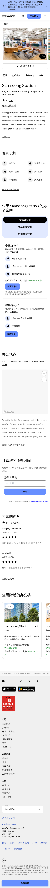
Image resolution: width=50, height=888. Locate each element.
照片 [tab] (5, 75)
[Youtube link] (3, 681)
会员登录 (6, 789)
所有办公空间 (8, 818)
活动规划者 (7, 770)
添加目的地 (10, 477)
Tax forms (6, 797)
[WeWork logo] (8, 16)
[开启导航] (45, 16)
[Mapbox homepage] (8, 411)
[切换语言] (22, 16)
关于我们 (6, 728)
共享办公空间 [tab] (25, 227)
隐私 (4, 843)
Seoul (29, 673)
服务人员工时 (9, 106)
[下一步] (6, 6)
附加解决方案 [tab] (25, 234)
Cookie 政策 (23, 843)
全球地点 (6, 724)
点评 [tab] (41, 75)
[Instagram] (20, 681)
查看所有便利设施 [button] (10, 190)
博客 (4, 743)
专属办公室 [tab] (25, 219)
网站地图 (18, 849)
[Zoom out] (44, 379)
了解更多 (12, 10)
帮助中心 (6, 793)
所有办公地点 (6, 673)
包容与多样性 (8, 732)
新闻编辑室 (7, 739)
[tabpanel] (25, 50)
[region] (25, 392)
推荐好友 (6, 766)
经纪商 (5, 759)
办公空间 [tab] (16, 75)
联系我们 (6, 786)
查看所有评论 (8, 579)
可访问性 (6, 849)
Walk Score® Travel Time (39, 501)
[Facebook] (12, 681)
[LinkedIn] (38, 681)
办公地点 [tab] (30, 75)
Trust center (7, 747)
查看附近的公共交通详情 (13, 445)
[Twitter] (29, 681)
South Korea (19, 673)
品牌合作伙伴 (8, 774)
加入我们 (6, 735)
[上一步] (3, 6)
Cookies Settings (39, 843)
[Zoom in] (44, 373)
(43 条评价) (14, 523)
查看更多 (6, 137)
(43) (11, 101)
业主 (4, 762)
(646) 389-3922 (9, 824)
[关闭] (46, 6)
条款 (12, 843)
